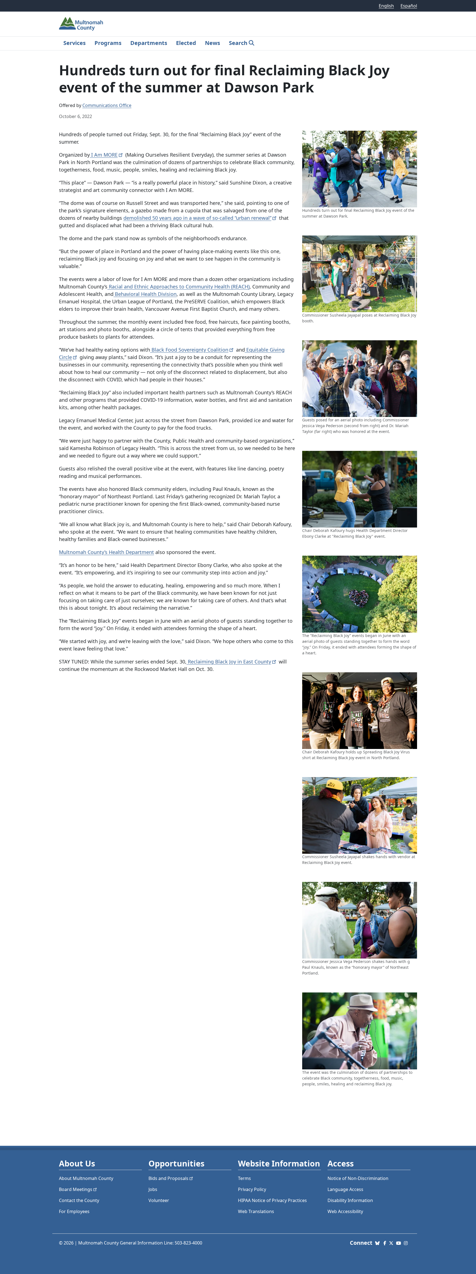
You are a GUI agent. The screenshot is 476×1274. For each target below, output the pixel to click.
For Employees (74, 1211)
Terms (244, 1178)
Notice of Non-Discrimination (358, 1178)
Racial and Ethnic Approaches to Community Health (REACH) (178, 286)
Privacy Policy (252, 1189)
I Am (104, 154)
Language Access (345, 1189)
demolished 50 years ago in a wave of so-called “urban (197, 218)
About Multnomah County (86, 1178)
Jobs (152, 1189)
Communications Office (106, 105)
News (212, 43)
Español (409, 6)
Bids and (168, 1178)
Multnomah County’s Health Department (106, 552)
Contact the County (79, 1200)
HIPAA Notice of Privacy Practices (272, 1200)
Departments (148, 43)
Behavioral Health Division (145, 294)
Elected (186, 43)
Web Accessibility (345, 1211)
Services (74, 43)
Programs (107, 43)
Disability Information (350, 1200)
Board (75, 1189)
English (386, 6)
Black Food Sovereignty (189, 349)
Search (238, 43)
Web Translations (256, 1211)
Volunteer (158, 1200)
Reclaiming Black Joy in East (228, 661)
